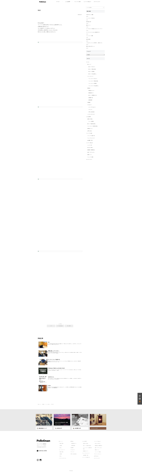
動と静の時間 (88, 39)
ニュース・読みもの (89, 142)
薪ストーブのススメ (92, 66)
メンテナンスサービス (91, 114)
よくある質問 (88, 116)
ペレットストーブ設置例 (92, 83)
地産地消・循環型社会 (98, 445)
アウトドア (90, 109)
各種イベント (89, 154)
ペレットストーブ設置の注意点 (92, 126)
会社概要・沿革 (89, 140)
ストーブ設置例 (91, 121)
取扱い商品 (61, 443)
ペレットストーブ (90, 76)
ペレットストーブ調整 (89, 35)
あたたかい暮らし (90, 147)
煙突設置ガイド (73, 443)
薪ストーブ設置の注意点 (91, 123)
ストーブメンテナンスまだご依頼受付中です (93, 32)
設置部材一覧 (91, 97)
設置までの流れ (85, 443)
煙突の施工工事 (88, 21)
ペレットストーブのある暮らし (94, 85)
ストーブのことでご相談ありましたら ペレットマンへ (94, 28)
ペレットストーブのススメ (93, 78)
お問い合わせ (96, 456)
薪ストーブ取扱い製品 (92, 69)
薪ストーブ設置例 (91, 71)
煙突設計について (91, 90)
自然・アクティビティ (91, 152)
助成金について (89, 128)
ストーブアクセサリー (92, 107)
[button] (104, 7)
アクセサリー (89, 104)
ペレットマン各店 (89, 133)
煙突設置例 (73, 445)
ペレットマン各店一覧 (91, 135)
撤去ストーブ (88, 25)
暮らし (61, 447)
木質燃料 (88, 102)
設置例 (61, 445)
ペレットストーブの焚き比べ (90, 18)
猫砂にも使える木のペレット (90, 46)
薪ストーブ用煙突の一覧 (92, 95)
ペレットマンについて (85, 453)
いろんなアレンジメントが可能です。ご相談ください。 (94, 42)
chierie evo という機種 (89, 14)
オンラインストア (89, 159)
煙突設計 (88, 88)
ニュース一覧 (89, 145)
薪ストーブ (89, 64)
